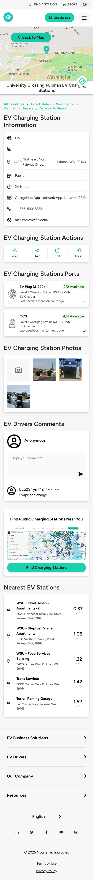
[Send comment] (81, 474)
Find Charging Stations (46, 567)
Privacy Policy (46, 871)
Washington (65, 104)
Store (72, 4)
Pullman (10, 108)
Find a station (45, 4)
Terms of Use (47, 863)
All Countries (14, 104)
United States (40, 104)
